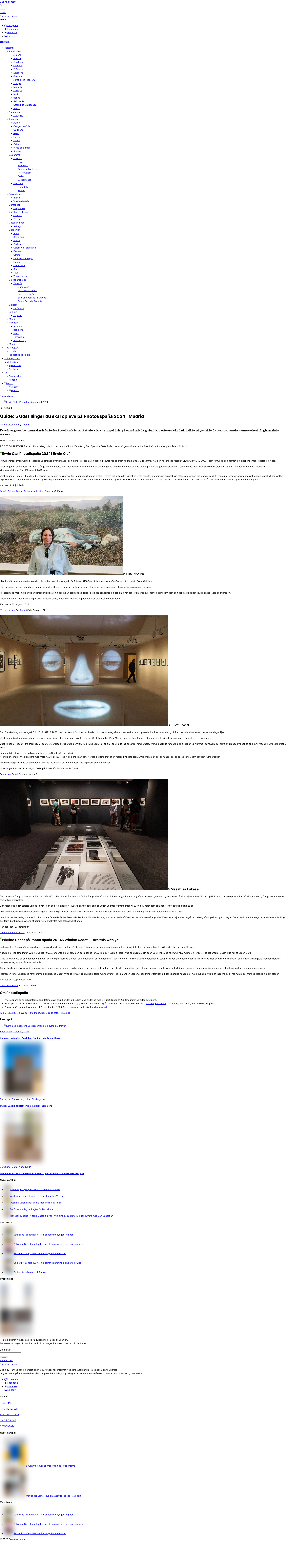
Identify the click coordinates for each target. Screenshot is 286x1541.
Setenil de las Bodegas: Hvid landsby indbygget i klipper (43, 1234)
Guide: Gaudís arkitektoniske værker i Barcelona (26, 1106)
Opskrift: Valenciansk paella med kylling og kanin (36, 1202)
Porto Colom (24, 172)
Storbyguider (38, 1099)
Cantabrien (15, 205)
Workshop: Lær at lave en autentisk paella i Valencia (37, 1196)
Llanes (16, 140)
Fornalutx (23, 165)
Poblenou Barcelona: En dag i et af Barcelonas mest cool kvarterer (49, 1244)
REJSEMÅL (6, 1403)
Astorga (17, 226)
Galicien (13, 304)
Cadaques (18, 244)
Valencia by (19, 340)
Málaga (17, 83)
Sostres (17, 151)
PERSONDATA (7, 1426)
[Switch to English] (13, 387)
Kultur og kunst (12, 358)
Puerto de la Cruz (27, 294)
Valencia (13, 322)
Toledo (17, 219)
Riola (16, 333)
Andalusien (15, 51)
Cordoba (17, 65)
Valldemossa (24, 180)
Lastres (17, 137)
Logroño (17, 315)
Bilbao (16, 197)
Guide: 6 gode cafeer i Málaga (53, 1013)
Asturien (13, 119)
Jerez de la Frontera (24, 80)
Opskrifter (14, 369)
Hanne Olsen (7, 424)
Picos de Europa (21, 147)
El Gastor (18, 69)
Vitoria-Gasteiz (21, 201)
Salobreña (18, 101)
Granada (17, 76)
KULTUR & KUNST (9, 1414)
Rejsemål (9, 47)
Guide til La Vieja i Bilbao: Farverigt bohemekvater (40, 1253)
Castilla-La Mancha (19, 212)
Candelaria (23, 287)
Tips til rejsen (11, 347)
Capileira (18, 62)
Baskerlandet (16, 194)
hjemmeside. (102, 1007)
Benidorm (18, 329)
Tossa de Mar (20, 276)
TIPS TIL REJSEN (9, 1408)
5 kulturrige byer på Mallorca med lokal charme (35, 1189)
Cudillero (18, 130)
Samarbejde (15, 376)
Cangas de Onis (21, 126)
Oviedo (17, 144)
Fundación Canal (9, 774)
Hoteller (13, 351)
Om (6, 372)
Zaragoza (18, 115)
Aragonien (14, 112)
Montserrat (19, 265)
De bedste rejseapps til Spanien (30, 1272)
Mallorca (17, 158)
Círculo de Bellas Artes (12, 932)
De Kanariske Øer (18, 279)
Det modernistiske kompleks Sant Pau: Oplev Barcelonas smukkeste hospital (42, 1173)
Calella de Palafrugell (24, 247)
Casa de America (9, 985)
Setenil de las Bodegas (25, 105)
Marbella (17, 87)
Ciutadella (23, 187)
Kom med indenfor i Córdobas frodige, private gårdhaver (30, 1038)
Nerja (16, 94)
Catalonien (14, 230)
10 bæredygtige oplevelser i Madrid (18, 1013)
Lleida (16, 262)
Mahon (21, 190)
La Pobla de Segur (23, 258)
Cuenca (17, 215)
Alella (16, 233)
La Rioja (13, 312)
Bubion (17, 58)
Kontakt (13, 379)
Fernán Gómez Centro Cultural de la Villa (21, 491)
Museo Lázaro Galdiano (12, 610)
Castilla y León (16, 222)
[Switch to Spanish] (14, 390)
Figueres (18, 251)
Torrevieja (18, 337)
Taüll (15, 272)
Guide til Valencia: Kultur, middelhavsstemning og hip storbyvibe (47, 1262)
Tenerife (17, 283)
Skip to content (8, 1)
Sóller (21, 176)
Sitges (16, 269)
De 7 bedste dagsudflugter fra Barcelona (31, 1209)
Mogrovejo (19, 208)
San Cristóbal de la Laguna (32, 297)
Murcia (12, 344)
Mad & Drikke (11, 362)
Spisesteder (15, 365)
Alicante (17, 326)
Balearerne (14, 155)
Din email (6, 1349)
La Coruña (18, 308)
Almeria (17, 55)
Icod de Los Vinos (27, 290)
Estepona (18, 72)
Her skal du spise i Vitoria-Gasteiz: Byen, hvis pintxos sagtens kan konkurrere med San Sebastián (61, 1216)
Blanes (16, 240)
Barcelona (18, 237)
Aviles (16, 122)
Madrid (12, 319)
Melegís (17, 90)
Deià (20, 162)
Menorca (18, 183)
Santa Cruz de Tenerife (30, 301)
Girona (16, 255)
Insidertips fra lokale (19, 354)
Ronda (16, 97)
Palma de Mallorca (27, 169)
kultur (17, 424)
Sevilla (16, 108)
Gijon (16, 133)
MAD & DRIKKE (8, 1420)
